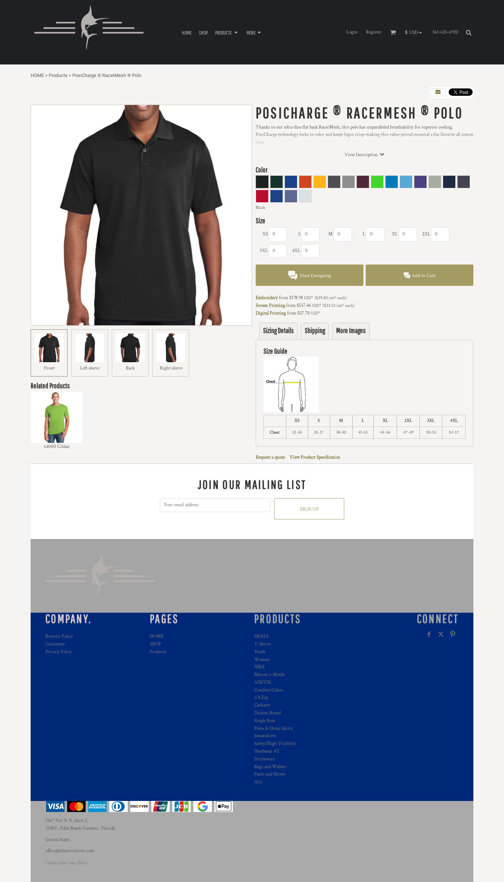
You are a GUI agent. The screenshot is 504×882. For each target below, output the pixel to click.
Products (58, 75)
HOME (37, 75)
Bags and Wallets (270, 767)
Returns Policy (59, 636)
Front (49, 368)
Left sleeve (89, 368)
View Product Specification (315, 457)
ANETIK (263, 682)
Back (130, 368)
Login (352, 32)
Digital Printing (271, 313)
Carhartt (262, 705)
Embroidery (267, 298)
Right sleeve (171, 368)
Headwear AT (267, 751)
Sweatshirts (265, 736)
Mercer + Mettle (269, 675)
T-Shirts (262, 644)
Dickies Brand (267, 713)
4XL (296, 251)
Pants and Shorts (270, 774)
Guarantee (55, 644)
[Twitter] (441, 634)
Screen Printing (270, 305)
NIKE (259, 667)
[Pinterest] (453, 634)
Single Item (264, 721)
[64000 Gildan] (57, 417)
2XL (426, 234)
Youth (260, 652)
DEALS (261, 636)
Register (374, 32)
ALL (258, 782)
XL (395, 234)
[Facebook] (429, 634)
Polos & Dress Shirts (273, 728)
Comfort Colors (268, 690)
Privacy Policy (58, 652)
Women (261, 660)
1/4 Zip (261, 697)
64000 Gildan (57, 447)
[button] (227, 32)
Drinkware (264, 759)
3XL (264, 251)
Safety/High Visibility (275, 744)
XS (265, 234)
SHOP (155, 644)
